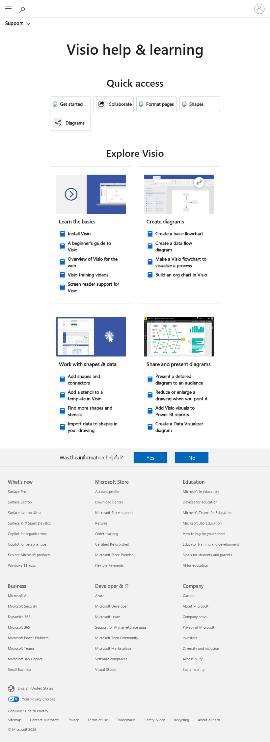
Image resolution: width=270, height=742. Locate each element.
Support (14, 23)
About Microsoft (195, 606)
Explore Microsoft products (29, 554)
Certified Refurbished (112, 544)
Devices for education (200, 501)
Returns (101, 523)
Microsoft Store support (114, 512)
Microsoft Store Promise (114, 554)
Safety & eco (155, 719)
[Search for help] (23, 8)
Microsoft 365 (19, 627)
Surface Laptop (20, 501)
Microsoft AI (17, 595)
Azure (99, 595)
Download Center (109, 501)
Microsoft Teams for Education (207, 512)
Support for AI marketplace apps (121, 627)
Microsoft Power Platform (28, 637)
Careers (189, 595)
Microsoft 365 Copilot (25, 658)
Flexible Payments (109, 565)
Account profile (107, 491)
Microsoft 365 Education (202, 523)
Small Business (20, 669)
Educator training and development (211, 544)
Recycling (181, 719)
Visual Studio (105, 669)
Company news (195, 616)
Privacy (73, 719)
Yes (150, 457)
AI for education (195, 565)
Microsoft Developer (111, 606)
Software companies (111, 658)
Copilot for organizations (27, 533)
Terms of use (98, 719)
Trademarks (126, 719)
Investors (190, 637)
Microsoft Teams (21, 648)
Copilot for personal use (27, 544)
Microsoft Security (22, 606)
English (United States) (36, 688)
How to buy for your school (204, 533)
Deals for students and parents (207, 554)
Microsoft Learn (107, 616)
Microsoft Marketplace (113, 648)
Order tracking (106, 533)
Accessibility (192, 658)
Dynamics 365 (19, 616)
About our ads (209, 719)
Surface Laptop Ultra (24, 512)
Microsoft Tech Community (116, 637)
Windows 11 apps (22, 565)
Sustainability (193, 669)
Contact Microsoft (44, 719)
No (191, 457)
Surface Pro (17, 491)
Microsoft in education (201, 491)
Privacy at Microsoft (198, 627)
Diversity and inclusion (201, 648)
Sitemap (14, 719)
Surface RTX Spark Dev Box (29, 523)
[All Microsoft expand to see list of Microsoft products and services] (8, 9)
